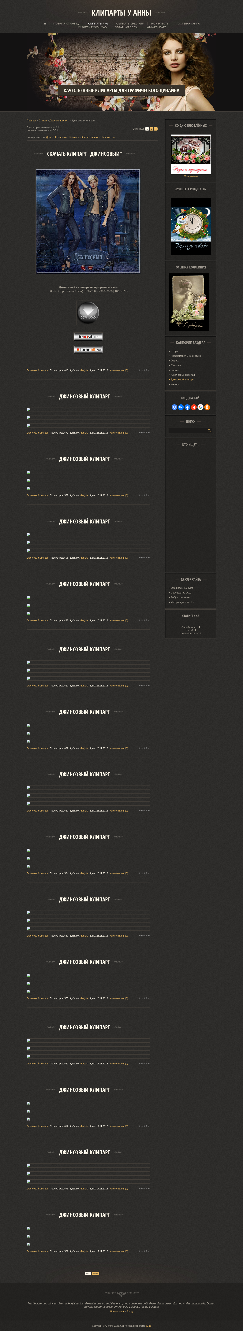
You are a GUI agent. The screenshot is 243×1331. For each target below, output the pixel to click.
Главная (31, 120)
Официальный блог (182, 587)
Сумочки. (176, 365)
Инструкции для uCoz (183, 602)
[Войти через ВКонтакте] (181, 407)
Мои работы (191, 176)
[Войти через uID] (174, 407)
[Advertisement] (190, 511)
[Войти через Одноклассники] (207, 407)
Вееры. (175, 351)
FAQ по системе (180, 597)
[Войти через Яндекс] (194, 407)
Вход (130, 1311)
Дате (49, 137)
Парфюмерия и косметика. (186, 355)
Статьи (43, 120)
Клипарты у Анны (121, 13)
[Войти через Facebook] (187, 407)
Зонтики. (176, 370)
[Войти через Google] (200, 407)
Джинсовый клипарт (37, 370)
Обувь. (175, 360)
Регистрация (117, 1311)
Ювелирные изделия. (183, 374)
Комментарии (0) (119, 370)
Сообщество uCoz (181, 592)
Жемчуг (175, 384)
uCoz (148, 1326)
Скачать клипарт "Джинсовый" (84, 153)
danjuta (84, 370)
